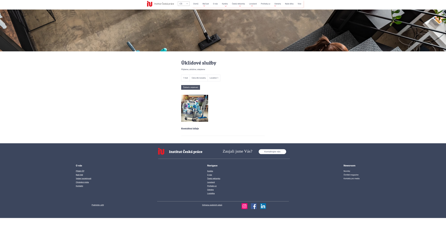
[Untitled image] (194, 108)
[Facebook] (254, 206)
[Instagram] (244, 206)
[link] (190, 87)
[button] (272, 151)
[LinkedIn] (263, 206)
